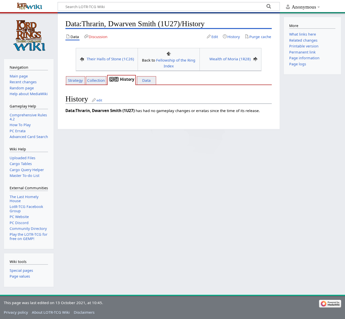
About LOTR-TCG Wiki (51, 312)
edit (99, 100)
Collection (96, 80)
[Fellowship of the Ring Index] (169, 53)
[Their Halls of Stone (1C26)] (82, 58)
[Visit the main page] (29, 35)
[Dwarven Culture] (114, 79)
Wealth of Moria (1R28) (230, 58)
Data (146, 80)
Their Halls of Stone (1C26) (110, 58)
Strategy (75, 80)
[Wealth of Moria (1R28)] (255, 58)
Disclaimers (84, 312)
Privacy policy (16, 312)
